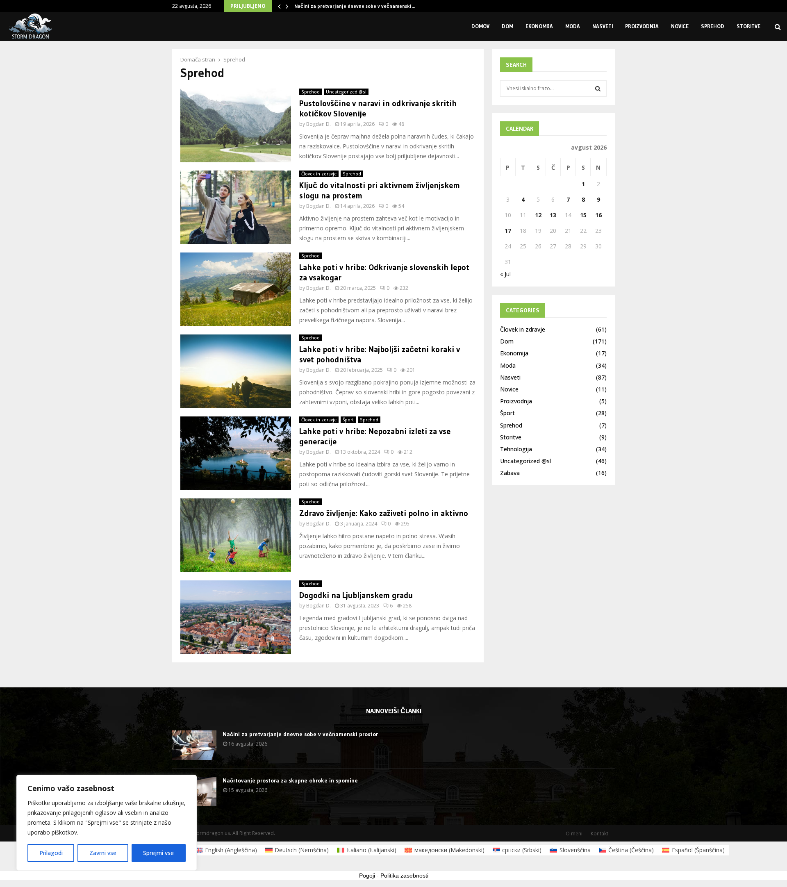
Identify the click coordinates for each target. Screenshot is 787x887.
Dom (507, 26)
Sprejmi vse (158, 853)
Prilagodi (51, 853)
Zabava (510, 473)
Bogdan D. (318, 124)
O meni (574, 833)
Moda (572, 26)
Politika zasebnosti (404, 875)
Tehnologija (516, 449)
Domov (480, 26)
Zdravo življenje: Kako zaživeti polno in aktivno (383, 513)
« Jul (505, 274)
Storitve (748, 26)
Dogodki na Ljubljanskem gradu (356, 595)
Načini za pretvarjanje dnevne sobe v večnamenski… (354, 6)
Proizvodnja (642, 26)
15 (583, 215)
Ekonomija (539, 26)
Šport (348, 420)
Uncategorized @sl (346, 92)
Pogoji (367, 875)
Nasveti (602, 26)
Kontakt (599, 833)
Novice (680, 26)
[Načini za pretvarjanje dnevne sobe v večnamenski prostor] (194, 745)
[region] (106, 823)
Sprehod (712, 26)
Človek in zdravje (319, 174)
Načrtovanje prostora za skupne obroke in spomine (290, 780)
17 (508, 230)
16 (598, 215)
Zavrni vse (102, 853)
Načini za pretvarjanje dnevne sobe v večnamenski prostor (300, 734)
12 (538, 215)
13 (553, 215)
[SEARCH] (598, 88)
